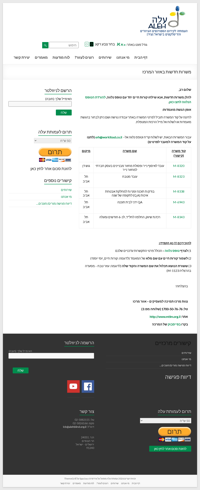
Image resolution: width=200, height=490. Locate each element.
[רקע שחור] (92, 44)
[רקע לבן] (87, 44)
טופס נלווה (172, 250)
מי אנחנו (122, 57)
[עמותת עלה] (163, 8)
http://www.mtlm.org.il (165, 316)
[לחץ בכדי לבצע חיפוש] (45, 45)
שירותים (105, 57)
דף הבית (140, 57)
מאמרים (41, 57)
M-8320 (178, 166)
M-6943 (178, 202)
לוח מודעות (61, 57)
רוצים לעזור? (84, 57)
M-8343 (178, 217)
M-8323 (178, 176)
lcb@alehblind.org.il (75, 426)
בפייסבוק (174, 324)
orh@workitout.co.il (108, 137)
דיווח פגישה (178, 376)
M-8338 (178, 191)
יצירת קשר (22, 57)
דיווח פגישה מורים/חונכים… (54, 203)
